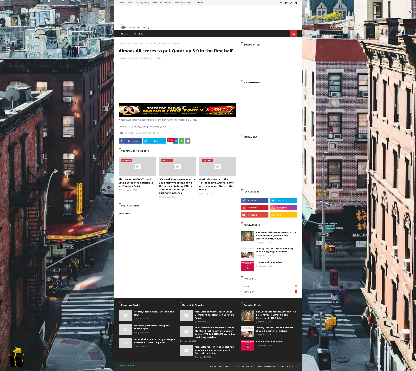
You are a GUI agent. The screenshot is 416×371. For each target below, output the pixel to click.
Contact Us (292, 366)
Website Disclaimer (266, 366)
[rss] (283, 215)
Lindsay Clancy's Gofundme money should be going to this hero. (274, 250)
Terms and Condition (244, 366)
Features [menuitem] (137, 33)
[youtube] (254, 215)
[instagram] (283, 207)
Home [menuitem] (124, 33)
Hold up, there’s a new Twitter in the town (154, 313)
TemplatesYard (127, 365)
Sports (129, 43)
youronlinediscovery (130, 58)
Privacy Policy (225, 366)
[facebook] (254, 200)
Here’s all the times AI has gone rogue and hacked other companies (154, 341)
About (281, 366)
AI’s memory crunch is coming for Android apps (152, 327)
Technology (269, 291)
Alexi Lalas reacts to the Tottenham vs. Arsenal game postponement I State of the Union (216, 184)
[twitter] (283, 200)
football (129, 133)
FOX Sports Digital (143, 133)
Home (121, 43)
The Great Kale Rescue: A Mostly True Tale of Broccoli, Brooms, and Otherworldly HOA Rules (276, 235)
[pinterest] (254, 207)
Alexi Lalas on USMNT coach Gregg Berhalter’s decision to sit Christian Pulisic (136, 183)
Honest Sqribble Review (269, 262)
